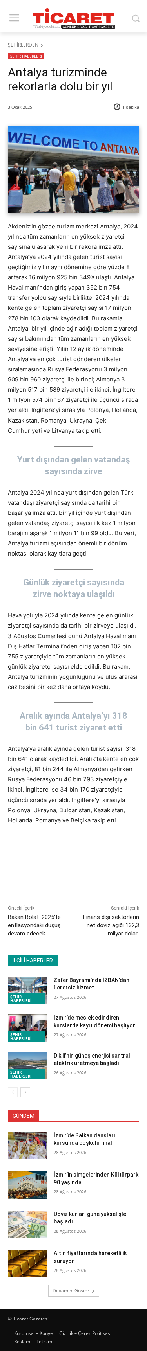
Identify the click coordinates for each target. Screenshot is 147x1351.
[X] (58, 873)
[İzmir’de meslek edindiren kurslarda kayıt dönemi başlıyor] (27, 1028)
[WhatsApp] (94, 873)
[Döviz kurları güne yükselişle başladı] (27, 1224)
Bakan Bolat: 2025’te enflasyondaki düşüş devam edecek (34, 925)
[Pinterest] (76, 873)
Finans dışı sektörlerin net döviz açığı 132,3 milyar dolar (111, 925)
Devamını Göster (71, 1290)
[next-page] (25, 1092)
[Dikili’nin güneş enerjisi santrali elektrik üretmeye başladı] (27, 1065)
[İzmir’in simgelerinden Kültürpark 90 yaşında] (27, 1184)
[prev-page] (13, 1092)
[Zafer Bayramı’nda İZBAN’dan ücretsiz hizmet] (27, 990)
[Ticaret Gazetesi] (73, 18)
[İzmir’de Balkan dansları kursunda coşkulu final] (27, 1145)
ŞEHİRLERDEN (23, 44)
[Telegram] (112, 873)
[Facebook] (40, 873)
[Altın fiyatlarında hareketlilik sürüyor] (27, 1263)
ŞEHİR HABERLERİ (26, 56)
